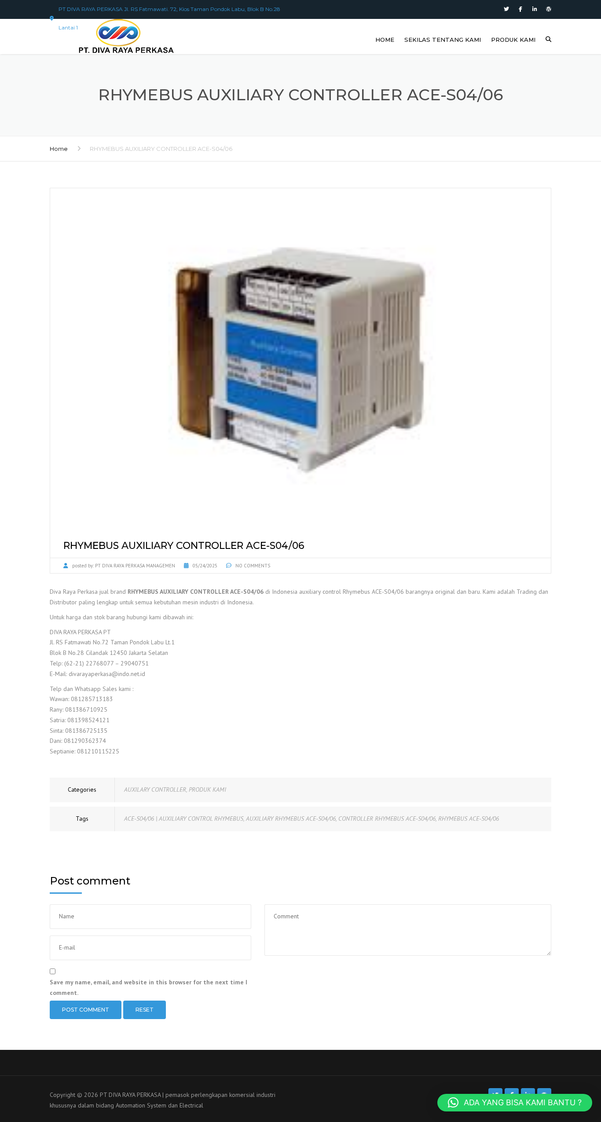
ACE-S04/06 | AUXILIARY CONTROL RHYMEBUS (183, 818)
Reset (145, 1009)
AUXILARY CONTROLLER (155, 789)
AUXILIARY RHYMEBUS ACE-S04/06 (291, 818)
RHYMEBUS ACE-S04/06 (468, 818)
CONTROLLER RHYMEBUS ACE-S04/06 (387, 818)
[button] (514, 1102)
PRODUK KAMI (513, 39)
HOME (384, 39)
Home (59, 148)
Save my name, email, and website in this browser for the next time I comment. (148, 987)
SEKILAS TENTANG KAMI (442, 39)
